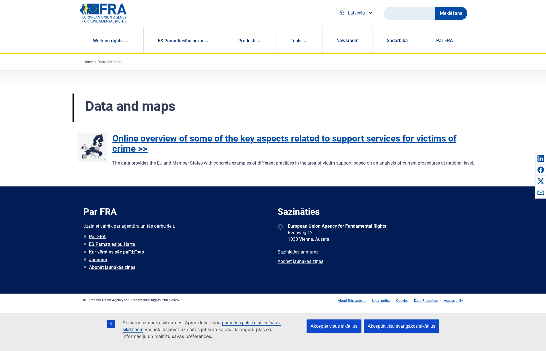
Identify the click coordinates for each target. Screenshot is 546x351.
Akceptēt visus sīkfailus (334, 326)
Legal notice (381, 301)
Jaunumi (98, 259)
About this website (352, 301)
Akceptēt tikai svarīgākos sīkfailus (401, 326)
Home (88, 62)
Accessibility (453, 301)
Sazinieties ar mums (298, 252)
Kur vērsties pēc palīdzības (116, 252)
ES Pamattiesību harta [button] (180, 40)
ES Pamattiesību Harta (112, 244)
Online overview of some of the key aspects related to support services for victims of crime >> (284, 143)
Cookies (402, 301)
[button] (540, 158)
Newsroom (347, 40)
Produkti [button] (246, 40)
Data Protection (426, 301)
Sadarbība (397, 40)
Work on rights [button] (108, 40)
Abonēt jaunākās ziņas (112, 267)
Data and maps (109, 62)
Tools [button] (296, 40)
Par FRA (444, 40)
